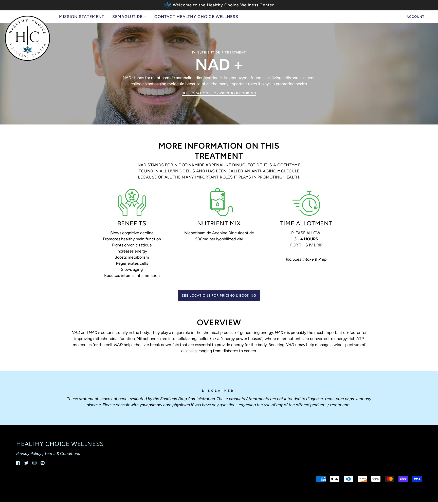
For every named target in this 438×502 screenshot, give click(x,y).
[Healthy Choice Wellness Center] (27, 38)
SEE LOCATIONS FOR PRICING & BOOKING (219, 93)
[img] (18, 463)
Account (415, 17)
